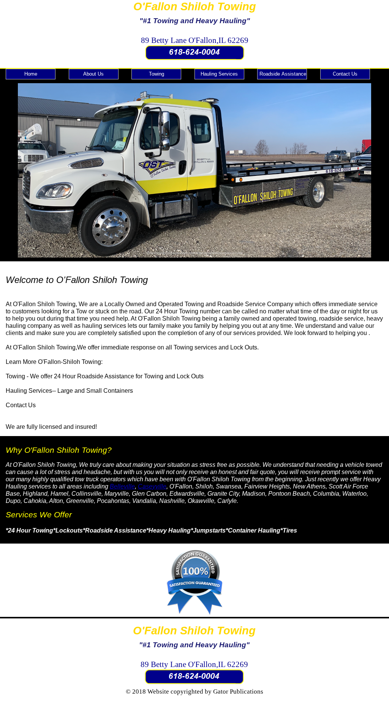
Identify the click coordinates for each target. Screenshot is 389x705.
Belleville (122, 486)
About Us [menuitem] (93, 74)
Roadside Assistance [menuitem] (282, 74)
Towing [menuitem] (156, 74)
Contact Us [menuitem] (345, 74)
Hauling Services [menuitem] (219, 74)
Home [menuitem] (30, 74)
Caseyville (152, 486)
